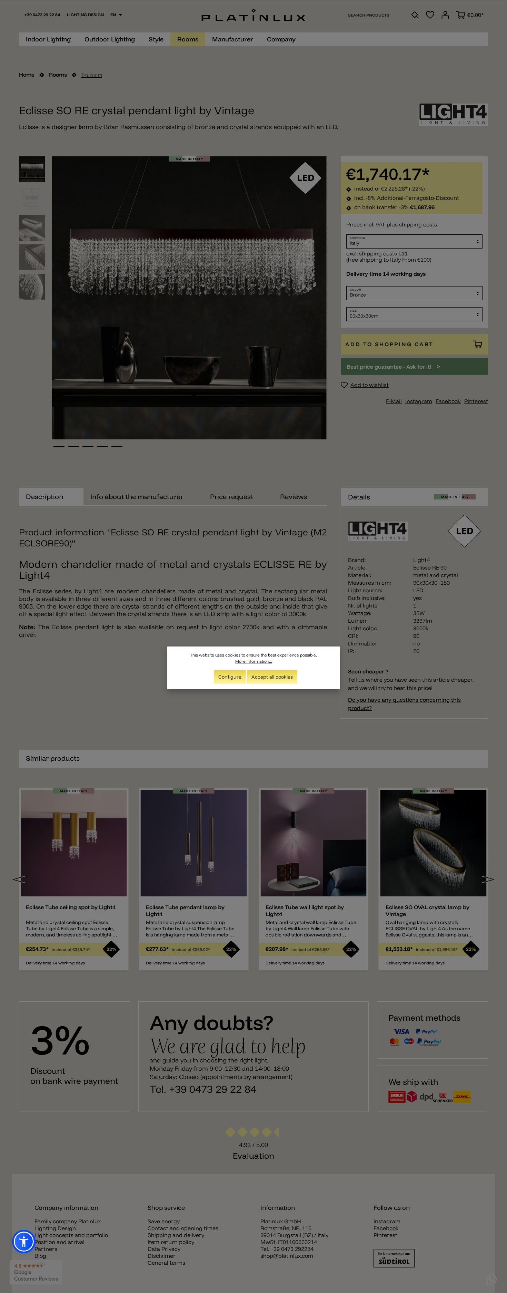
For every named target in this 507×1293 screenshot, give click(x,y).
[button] (24, 1242)
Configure (229, 677)
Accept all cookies (272, 677)
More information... (253, 661)
